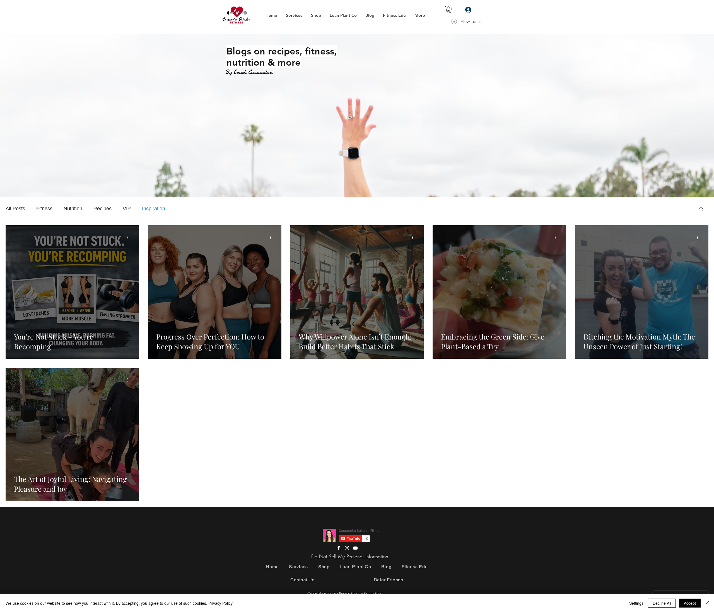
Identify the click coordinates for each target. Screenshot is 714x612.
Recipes (102, 208)
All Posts (15, 208)
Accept (690, 603)
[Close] (707, 603)
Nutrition (73, 208)
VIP (127, 208)
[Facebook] (338, 548)
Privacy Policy (220, 603)
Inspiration (153, 208)
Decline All (662, 603)
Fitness (44, 208)
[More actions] (129, 237)
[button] (294, 15)
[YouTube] (355, 548)
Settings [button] (636, 603)
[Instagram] (347, 548)
